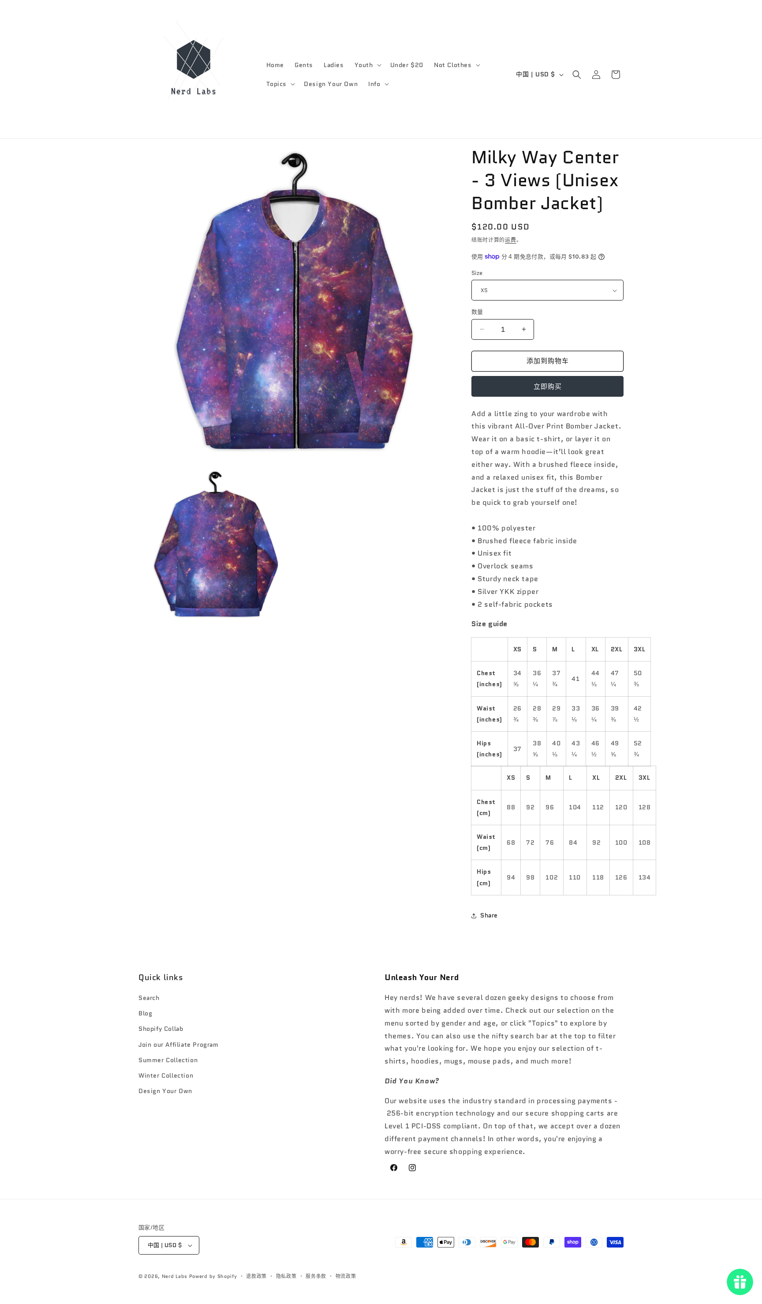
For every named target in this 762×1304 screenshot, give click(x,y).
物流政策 (346, 1276)
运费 (510, 240)
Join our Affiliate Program (178, 1044)
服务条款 (316, 1276)
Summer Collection (168, 1060)
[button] (367, 65)
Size (477, 273)
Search (149, 997)
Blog (145, 1013)
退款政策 (256, 1276)
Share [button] (489, 915)
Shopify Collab (160, 1028)
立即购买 (548, 386)
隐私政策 (286, 1276)
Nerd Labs (174, 1276)
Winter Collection (165, 1075)
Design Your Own (165, 1090)
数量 (477, 312)
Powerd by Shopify (213, 1276)
